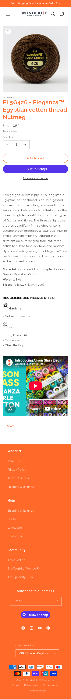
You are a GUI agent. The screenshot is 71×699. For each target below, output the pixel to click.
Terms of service (37, 691)
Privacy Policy (17, 469)
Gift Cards (14, 519)
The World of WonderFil (24, 568)
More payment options (35, 178)
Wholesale (15, 527)
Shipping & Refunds (21, 486)
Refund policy (32, 685)
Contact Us (15, 536)
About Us (14, 461)
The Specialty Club (20, 577)
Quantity (8, 137)
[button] (7, 13)
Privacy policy (51, 685)
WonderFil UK (33, 680)
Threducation (16, 560)
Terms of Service (19, 478)
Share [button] (11, 426)
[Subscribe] (57, 601)
